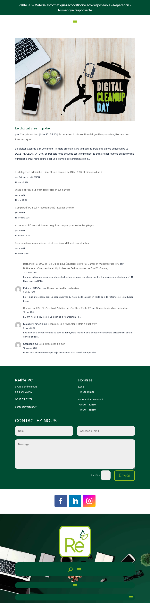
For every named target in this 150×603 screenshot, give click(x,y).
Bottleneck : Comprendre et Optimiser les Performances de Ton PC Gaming (65, 268)
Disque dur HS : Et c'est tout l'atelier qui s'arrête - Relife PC (57, 308)
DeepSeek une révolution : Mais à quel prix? (72, 324)
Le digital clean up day (33, 128)
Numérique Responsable (99, 134)
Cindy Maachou (29, 134)
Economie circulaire (71, 134)
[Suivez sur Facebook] (60, 501)
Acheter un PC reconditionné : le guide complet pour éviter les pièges (54, 225)
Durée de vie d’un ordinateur (63, 288)
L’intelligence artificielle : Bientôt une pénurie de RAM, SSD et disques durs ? (58, 172)
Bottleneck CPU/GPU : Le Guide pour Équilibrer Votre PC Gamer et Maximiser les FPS (71, 263)
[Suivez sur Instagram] (89, 501)
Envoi (124, 475)
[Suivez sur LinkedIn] (75, 501)
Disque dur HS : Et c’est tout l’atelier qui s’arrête (42, 189)
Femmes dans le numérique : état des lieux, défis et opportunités (52, 243)
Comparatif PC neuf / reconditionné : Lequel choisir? (44, 207)
